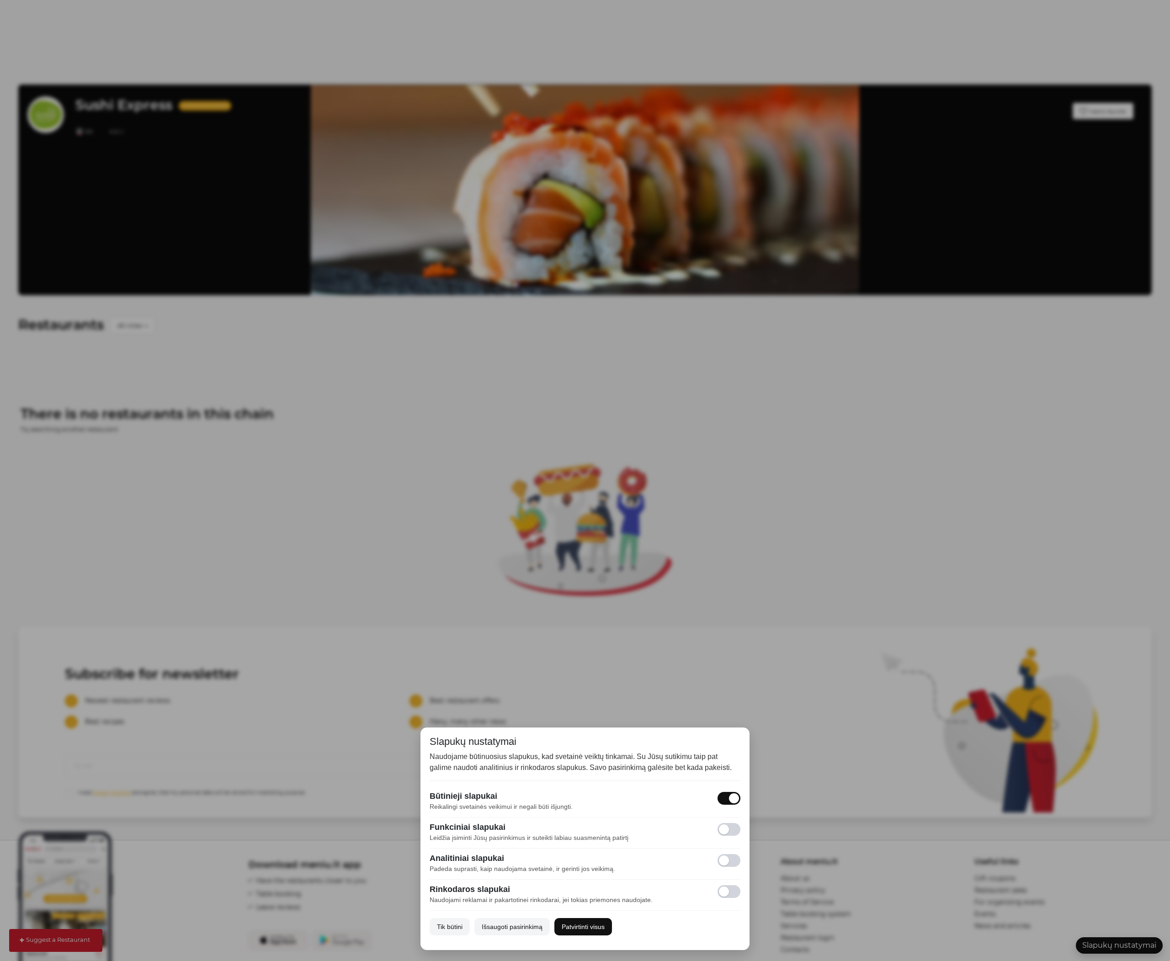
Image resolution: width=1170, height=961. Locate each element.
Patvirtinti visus (583, 926)
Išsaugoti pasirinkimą (512, 926)
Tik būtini (450, 926)
